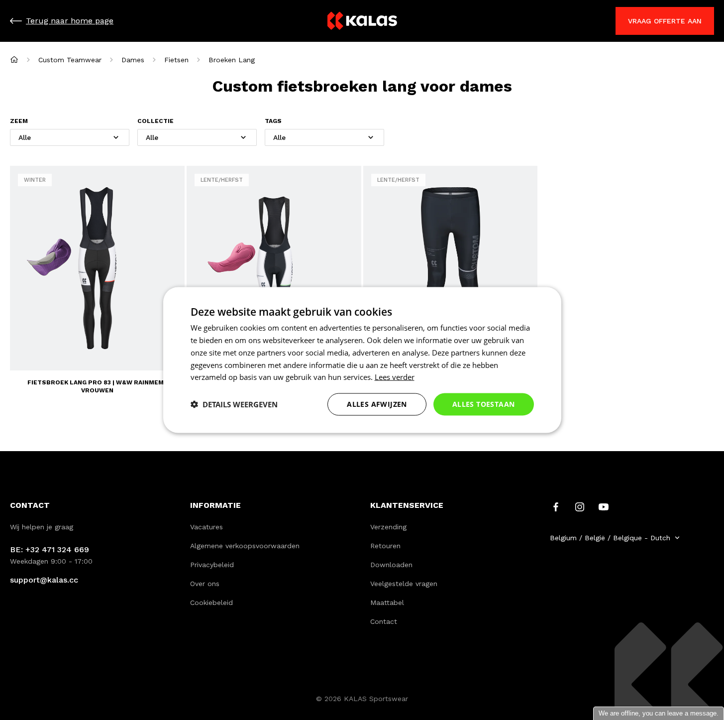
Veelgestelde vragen (403, 584)
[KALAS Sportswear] (362, 21)
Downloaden (391, 565)
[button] (234, 404)
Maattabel (387, 602)
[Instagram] (580, 506)
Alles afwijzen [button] (377, 404)
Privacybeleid (212, 565)
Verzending (388, 527)
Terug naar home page (69, 20)
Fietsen (176, 60)
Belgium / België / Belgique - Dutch (610, 538)
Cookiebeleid (211, 602)
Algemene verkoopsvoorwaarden (245, 546)
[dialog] (362, 360)
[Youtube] (604, 506)
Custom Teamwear (70, 60)
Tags (273, 121)
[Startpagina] (14, 59)
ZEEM (19, 121)
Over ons (204, 584)
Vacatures (206, 527)
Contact (383, 621)
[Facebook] (556, 506)
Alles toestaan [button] (483, 404)
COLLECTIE (155, 121)
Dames (132, 60)
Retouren (385, 546)
